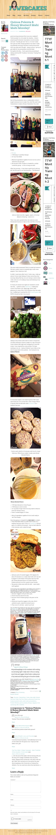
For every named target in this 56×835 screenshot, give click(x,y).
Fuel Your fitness (23, 699)
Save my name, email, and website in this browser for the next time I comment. (25, 813)
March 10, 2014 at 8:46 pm (22, 717)
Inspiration (51, 278)
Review (17, 694)
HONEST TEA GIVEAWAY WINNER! (28, 613)
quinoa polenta (23, 703)
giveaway (31, 699)
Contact (47, 15)
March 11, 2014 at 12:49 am (22, 727)
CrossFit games (34, 292)
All (49, 283)
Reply (13, 722)
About (19, 15)
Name (11, 794)
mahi (20, 701)
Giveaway (21, 692)
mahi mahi (26, 701)
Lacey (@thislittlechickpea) (22, 725)
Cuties (14, 153)
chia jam (16, 697)
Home (8, 15)
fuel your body (14, 699)
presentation (32, 701)
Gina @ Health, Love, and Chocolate (24, 736)
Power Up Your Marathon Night (30, 680)
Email (11, 799)
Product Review (14, 703)
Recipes (33, 15)
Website (12, 805)
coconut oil (32, 403)
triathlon (21, 704)
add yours (28, 31)
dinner (38, 697)
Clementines (22, 697)
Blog (14, 15)
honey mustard (14, 701)
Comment (13, 779)
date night (33, 697)
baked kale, (28, 286)
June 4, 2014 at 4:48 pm (18, 754)
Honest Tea (34, 655)
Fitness (40, 15)
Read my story (4, 33)
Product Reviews (51, 273)
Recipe (12, 694)
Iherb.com (15, 609)
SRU (18, 704)
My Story (26, 15)
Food (50, 263)
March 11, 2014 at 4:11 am (21, 738)
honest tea (37, 699)
